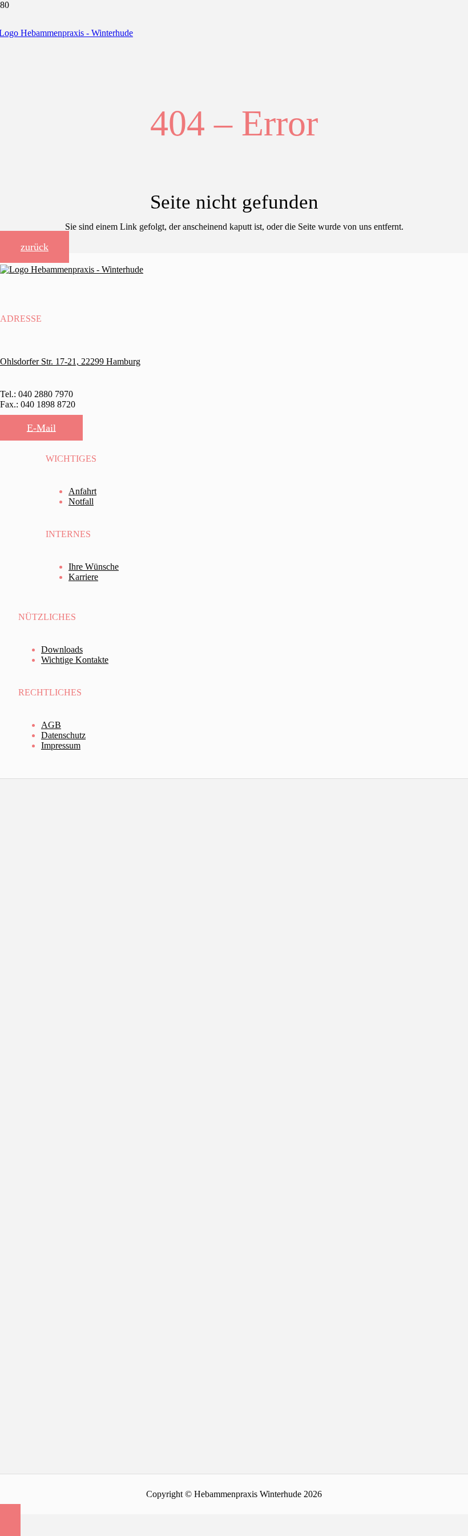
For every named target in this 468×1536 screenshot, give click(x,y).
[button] (10, 1520)
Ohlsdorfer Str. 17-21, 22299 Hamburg (70, 361)
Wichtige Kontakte (74, 660)
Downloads (62, 649)
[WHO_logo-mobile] (83, 947)
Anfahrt (82, 491)
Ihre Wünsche (93, 566)
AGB (51, 725)
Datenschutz (63, 735)
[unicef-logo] (83, 1294)
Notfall (81, 501)
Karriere (83, 577)
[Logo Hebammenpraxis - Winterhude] (71, 269)
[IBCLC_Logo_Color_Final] (85, 1121)
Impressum (60, 745)
